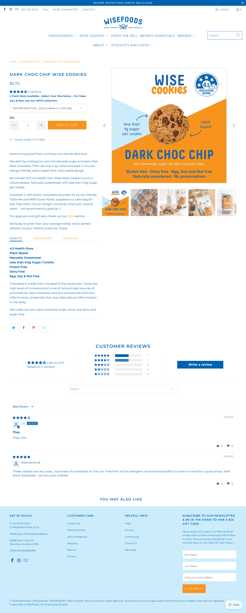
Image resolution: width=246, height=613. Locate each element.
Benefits (16, 238)
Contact (88, 9)
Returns (71, 549)
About (99, 45)
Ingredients (43, 238)
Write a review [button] (200, 364)
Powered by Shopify (55, 604)
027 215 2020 (29, 9)
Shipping (72, 543)
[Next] (233, 125)
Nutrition (70, 238)
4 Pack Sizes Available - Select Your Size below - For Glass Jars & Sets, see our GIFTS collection (48, 98)
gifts (71, 216)
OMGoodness (61, 36)
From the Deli (124, 36)
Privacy (71, 556)
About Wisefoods (77, 536)
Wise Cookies (92, 36)
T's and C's (131, 543)
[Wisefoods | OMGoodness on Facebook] (4, 9)
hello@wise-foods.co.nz (25, 527)
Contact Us (73, 523)
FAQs (128, 523)
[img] (21, 418)
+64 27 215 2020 (21, 523)
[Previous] (105, 125)
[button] (18, 91)
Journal (129, 530)
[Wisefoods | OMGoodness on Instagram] (10, 9)
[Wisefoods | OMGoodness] (123, 23)
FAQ (45, 9)
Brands (184, 36)
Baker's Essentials (157, 36)
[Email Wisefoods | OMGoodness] (16, 9)
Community (132, 536)
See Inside (130, 549)
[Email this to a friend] (44, 328)
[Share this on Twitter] (14, 328)
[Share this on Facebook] (24, 328)
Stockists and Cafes (130, 45)
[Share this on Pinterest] (34, 328)
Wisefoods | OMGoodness (33, 600)
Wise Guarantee (65, 9)
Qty (12, 117)
